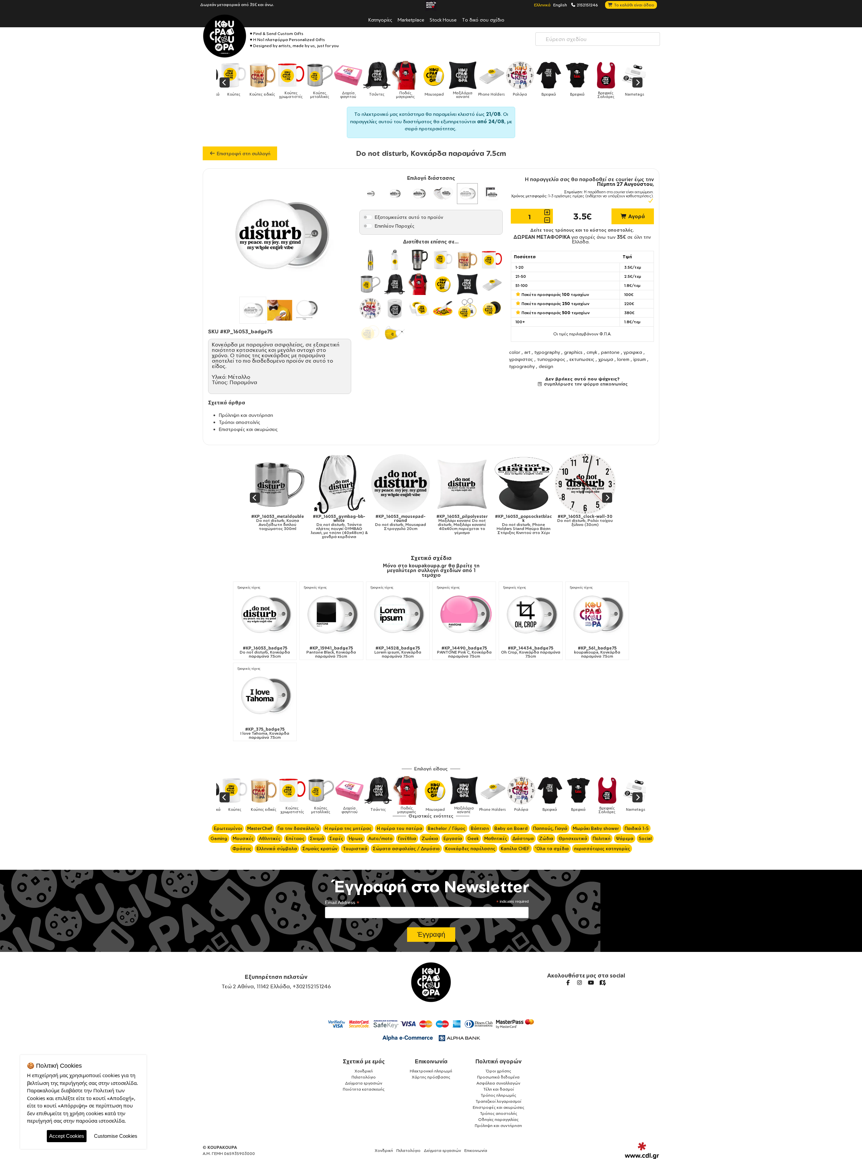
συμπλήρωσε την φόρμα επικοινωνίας (585, 384)
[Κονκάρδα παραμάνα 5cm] (394, 193)
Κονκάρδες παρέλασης (470, 848)
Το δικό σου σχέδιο (483, 19)
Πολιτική (601, 838)
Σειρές (336, 838)
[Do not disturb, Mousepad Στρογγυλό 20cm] (296, 484)
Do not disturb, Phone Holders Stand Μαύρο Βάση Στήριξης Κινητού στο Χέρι (419, 525)
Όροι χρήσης (498, 1070)
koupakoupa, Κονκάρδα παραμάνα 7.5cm (597, 652)
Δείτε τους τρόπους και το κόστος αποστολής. (582, 230)
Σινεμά (317, 838)
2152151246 (587, 5)
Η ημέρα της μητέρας (348, 828)
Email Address (342, 902)
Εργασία (452, 838)
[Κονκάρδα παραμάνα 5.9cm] (418, 193)
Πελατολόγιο (364, 1077)
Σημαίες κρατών (319, 848)
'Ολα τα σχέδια (552, 848)
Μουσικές (243, 838)
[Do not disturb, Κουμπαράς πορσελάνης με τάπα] (542, 484)
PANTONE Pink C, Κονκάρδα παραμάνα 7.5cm (464, 652)
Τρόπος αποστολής (498, 1113)
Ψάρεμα (624, 838)
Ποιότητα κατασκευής (364, 1089)
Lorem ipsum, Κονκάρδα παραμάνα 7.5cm (397, 652)
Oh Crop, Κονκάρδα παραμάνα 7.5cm (530, 652)
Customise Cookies (115, 1136)
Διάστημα (523, 838)
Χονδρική (364, 1070)
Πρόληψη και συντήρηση (246, 415)
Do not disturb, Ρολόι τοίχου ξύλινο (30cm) (481, 521)
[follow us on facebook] (568, 982)
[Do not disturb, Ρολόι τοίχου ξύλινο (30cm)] (481, 484)
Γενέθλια (407, 838)
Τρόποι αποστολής (239, 422)
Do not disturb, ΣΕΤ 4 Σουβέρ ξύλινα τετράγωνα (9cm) (604, 525)
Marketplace (411, 19)
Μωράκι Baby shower (596, 828)
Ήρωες (356, 838)
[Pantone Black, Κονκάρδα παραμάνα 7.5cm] (331, 614)
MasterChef (259, 828)
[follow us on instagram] (579, 982)
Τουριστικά (355, 848)
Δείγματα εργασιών (363, 1083)
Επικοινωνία (431, 1061)
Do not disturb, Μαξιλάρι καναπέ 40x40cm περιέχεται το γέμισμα (358, 525)
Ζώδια (546, 838)
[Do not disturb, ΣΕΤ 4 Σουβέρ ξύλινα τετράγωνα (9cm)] (604, 484)
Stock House (443, 19)
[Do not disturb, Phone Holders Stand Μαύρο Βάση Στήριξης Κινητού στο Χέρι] (419, 484)
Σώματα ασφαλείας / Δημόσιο (406, 848)
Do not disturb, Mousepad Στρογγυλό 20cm (296, 523)
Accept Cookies (66, 1136)
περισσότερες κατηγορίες (602, 848)
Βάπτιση (480, 828)
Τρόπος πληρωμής (498, 1095)
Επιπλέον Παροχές (395, 226)
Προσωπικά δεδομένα (498, 1077)
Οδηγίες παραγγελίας (498, 1119)
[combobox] (597, 39)
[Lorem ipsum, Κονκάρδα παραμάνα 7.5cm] (397, 614)
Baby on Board (511, 828)
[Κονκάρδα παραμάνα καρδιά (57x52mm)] (443, 193)
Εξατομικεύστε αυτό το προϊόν (409, 217)
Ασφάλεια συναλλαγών (498, 1083)
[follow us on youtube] (591, 982)
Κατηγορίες (380, 19)
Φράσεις (241, 848)
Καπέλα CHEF (515, 848)
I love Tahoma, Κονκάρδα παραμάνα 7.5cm (264, 733)
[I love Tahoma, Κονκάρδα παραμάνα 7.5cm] (264, 695)
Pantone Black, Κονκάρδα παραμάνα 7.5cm (331, 652)
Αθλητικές (269, 838)
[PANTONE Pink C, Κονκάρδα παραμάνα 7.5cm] (464, 614)
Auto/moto (380, 838)
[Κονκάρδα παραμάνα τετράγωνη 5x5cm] (491, 193)
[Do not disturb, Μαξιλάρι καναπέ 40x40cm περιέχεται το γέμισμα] (358, 484)
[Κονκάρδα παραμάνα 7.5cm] (467, 193)
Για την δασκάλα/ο (298, 828)
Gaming (218, 838)
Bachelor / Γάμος (446, 828)
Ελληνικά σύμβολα (277, 848)
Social (645, 838)
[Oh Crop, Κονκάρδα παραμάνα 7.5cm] (530, 614)
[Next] (637, 82)
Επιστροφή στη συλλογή (243, 153)
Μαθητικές (495, 838)
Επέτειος (295, 838)
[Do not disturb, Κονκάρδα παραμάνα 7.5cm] (264, 614)
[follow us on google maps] (602, 982)
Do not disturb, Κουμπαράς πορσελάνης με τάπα (542, 521)
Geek (473, 838)
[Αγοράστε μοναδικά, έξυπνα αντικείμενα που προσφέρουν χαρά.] (224, 36)
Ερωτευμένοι (228, 828)
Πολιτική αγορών (498, 1061)
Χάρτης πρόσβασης (431, 1077)
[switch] (367, 217)
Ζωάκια (430, 838)
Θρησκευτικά (573, 838)
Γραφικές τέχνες (248, 587)
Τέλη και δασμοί (498, 1089)
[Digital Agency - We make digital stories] (642, 1150)
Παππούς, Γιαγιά (550, 828)
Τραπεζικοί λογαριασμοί (498, 1101)
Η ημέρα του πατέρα (399, 828)
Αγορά (636, 216)
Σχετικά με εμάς (364, 1061)
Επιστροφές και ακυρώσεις (248, 429)
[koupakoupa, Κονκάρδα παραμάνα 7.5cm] (597, 614)
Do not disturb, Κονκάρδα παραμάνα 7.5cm (265, 652)
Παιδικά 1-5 (637, 828)
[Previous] (225, 82)
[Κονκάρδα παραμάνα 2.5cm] (370, 193)
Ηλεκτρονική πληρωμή (431, 1070)
